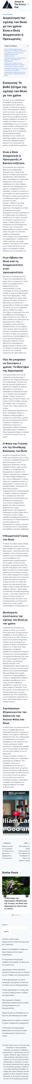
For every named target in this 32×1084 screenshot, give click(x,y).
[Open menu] (28, 4)
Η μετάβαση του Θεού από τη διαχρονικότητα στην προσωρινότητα (13, 54)
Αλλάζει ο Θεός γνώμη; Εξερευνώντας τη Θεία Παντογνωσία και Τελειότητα (15, 941)
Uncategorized (8, 14)
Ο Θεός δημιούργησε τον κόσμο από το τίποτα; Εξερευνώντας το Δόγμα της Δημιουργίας (15, 992)
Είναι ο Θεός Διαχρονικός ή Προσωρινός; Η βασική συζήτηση (15, 50)
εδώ (12, 787)
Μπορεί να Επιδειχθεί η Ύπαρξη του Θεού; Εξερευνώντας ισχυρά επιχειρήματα (15, 952)
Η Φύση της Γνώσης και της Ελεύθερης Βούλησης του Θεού (14, 64)
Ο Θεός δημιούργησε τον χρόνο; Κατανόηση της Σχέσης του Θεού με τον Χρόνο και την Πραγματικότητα (15, 982)
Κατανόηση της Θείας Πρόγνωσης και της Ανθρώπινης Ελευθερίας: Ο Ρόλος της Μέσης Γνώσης (24, 851)
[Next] (27, 895)
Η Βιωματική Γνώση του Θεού (13, 66)
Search (4, 925)
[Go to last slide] (5, 895)
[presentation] (16, 886)
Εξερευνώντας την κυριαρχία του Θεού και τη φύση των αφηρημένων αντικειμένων (8, 850)
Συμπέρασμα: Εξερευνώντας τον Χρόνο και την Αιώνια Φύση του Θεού (15, 73)
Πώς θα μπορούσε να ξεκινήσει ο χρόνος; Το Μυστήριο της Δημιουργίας (15, 59)
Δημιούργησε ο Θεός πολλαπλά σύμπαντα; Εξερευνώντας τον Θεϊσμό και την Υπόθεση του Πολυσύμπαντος (16, 972)
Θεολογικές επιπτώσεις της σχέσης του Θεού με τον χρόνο (15, 69)
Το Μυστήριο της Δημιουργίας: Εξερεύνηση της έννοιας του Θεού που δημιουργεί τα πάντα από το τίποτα (15, 903)
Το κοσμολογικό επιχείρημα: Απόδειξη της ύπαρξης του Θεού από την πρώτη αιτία (15, 962)
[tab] (12, 915)
